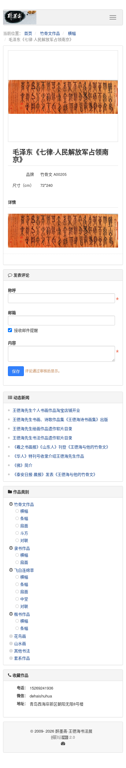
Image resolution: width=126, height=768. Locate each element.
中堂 (24, 599)
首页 (28, 33)
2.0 (41, 737)
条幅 (24, 518)
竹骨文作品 (50, 33)
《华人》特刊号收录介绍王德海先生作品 (48, 456)
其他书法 (22, 651)
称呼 (12, 290)
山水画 (20, 643)
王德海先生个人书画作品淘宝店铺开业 (46, 410)
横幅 (72, 33)
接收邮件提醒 (26, 330)
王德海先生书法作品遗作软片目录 (42, 437)
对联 (24, 540)
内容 (12, 343)
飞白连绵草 (24, 570)
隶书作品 (22, 548)
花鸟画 (20, 636)
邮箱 (12, 312)
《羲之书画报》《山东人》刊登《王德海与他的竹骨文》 (61, 447)
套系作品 (22, 658)
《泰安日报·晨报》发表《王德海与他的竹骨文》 (55, 474)
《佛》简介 (22, 465)
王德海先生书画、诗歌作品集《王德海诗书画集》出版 (60, 419)
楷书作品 (22, 614)
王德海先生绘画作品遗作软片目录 (42, 428)
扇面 (24, 525)
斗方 (24, 533)
